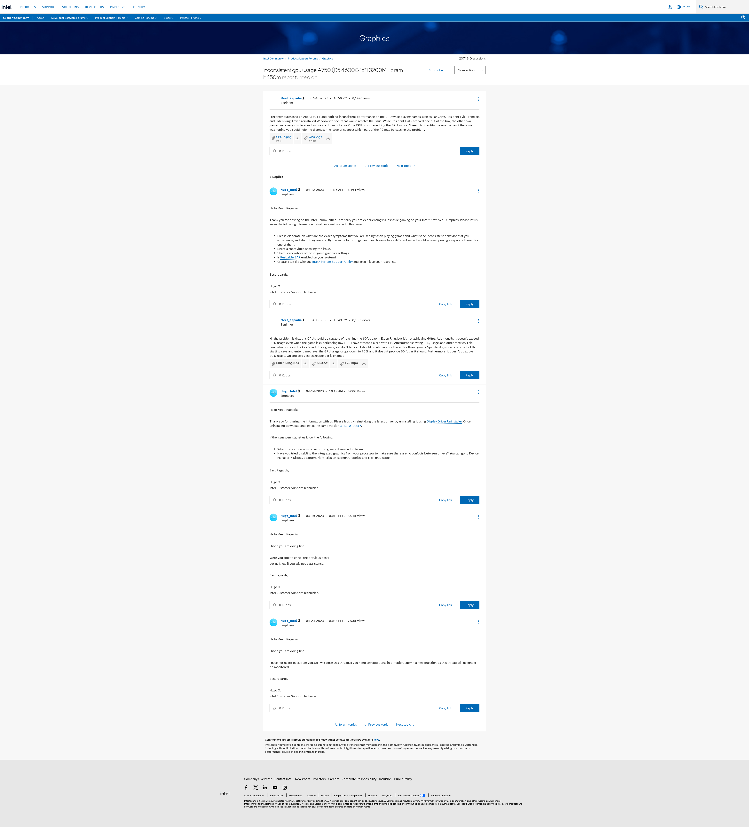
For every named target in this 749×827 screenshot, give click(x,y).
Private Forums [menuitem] (189, 17)
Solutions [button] (70, 7)
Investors (319, 778)
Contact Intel (283, 778)
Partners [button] (117, 7)
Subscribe (436, 70)
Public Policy (403, 778)
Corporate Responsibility (359, 778)
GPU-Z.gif (315, 136)
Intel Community (273, 58)
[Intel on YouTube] (275, 788)
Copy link (445, 304)
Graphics (327, 58)
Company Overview (258, 778)
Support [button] (49, 7)
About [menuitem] (40, 17)
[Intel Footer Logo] (225, 793)
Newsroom (302, 778)
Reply (470, 151)
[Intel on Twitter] (255, 788)
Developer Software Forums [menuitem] (68, 17)
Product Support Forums (303, 58)
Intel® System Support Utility (332, 261)
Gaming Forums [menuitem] (144, 17)
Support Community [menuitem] (16, 17)
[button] (478, 99)
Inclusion (385, 778)
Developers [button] (94, 7)
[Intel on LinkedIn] (265, 788)
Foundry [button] (138, 7)
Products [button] (28, 7)
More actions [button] (467, 70)
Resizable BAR (290, 257)
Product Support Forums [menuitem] (110, 17)
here (376, 739)
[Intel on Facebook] (246, 788)
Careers (333, 778)
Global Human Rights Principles (484, 803)
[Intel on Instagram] (284, 788)
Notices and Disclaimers (314, 803)
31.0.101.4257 (350, 425)
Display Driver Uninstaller (444, 421)
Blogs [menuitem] (167, 17)
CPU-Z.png (283, 136)
